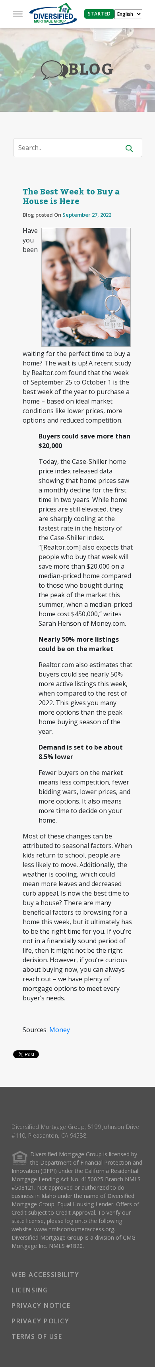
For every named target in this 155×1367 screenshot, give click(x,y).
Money (59, 1029)
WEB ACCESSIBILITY (45, 1274)
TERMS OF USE (37, 1336)
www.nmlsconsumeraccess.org (74, 1229)
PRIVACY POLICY (40, 1321)
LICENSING (30, 1290)
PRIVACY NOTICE (41, 1305)
